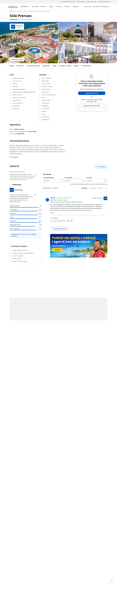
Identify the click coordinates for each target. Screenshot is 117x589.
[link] (13, 6)
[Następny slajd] (108, 66)
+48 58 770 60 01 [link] (67, 1)
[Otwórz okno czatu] (111, 580)
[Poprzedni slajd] (8, 66)
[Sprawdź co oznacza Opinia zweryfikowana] (70, 198)
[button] (91, 93)
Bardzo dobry (19, 25)
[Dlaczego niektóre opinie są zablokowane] (23, 172)
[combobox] (52, 181)
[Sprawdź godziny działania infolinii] (73, 1)
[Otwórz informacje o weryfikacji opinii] (36, 174)
